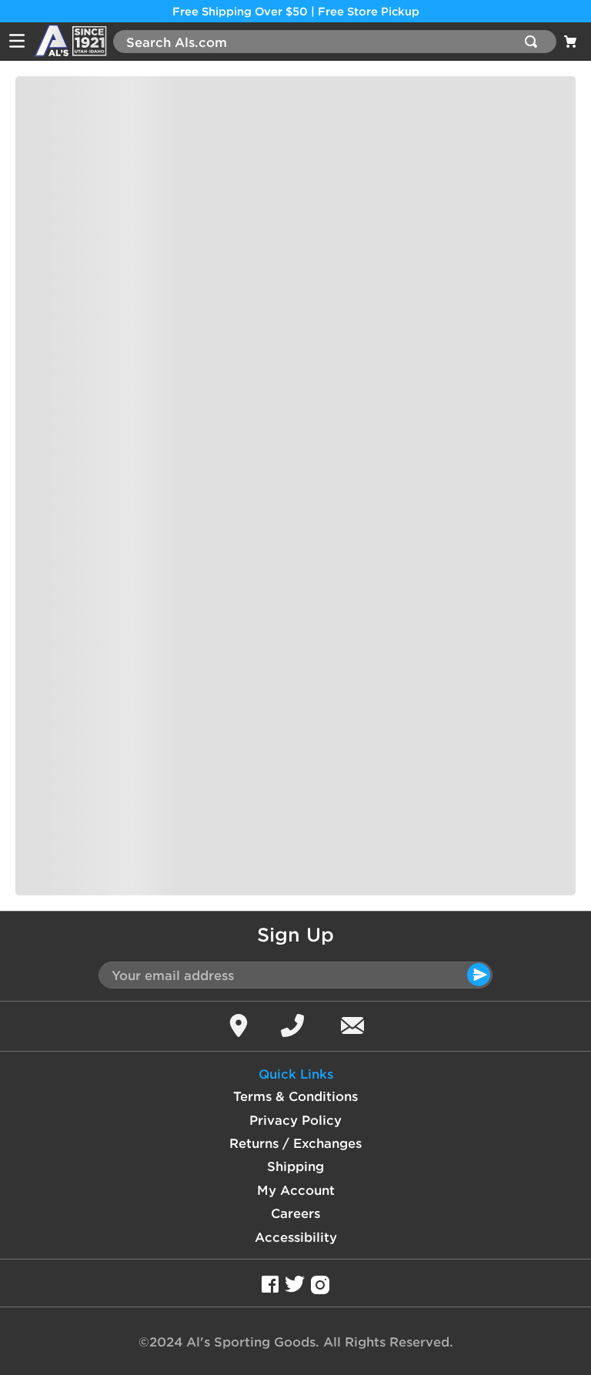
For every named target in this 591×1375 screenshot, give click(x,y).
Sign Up (295, 934)
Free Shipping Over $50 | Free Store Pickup (295, 11)
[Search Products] (534, 41)
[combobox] (334, 41)
